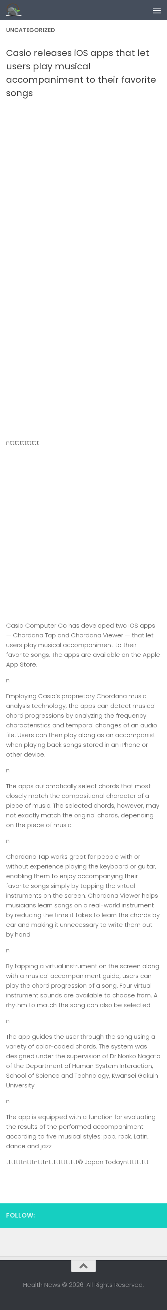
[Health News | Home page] (16, 10)
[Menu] (157, 10)
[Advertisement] (83, 187)
